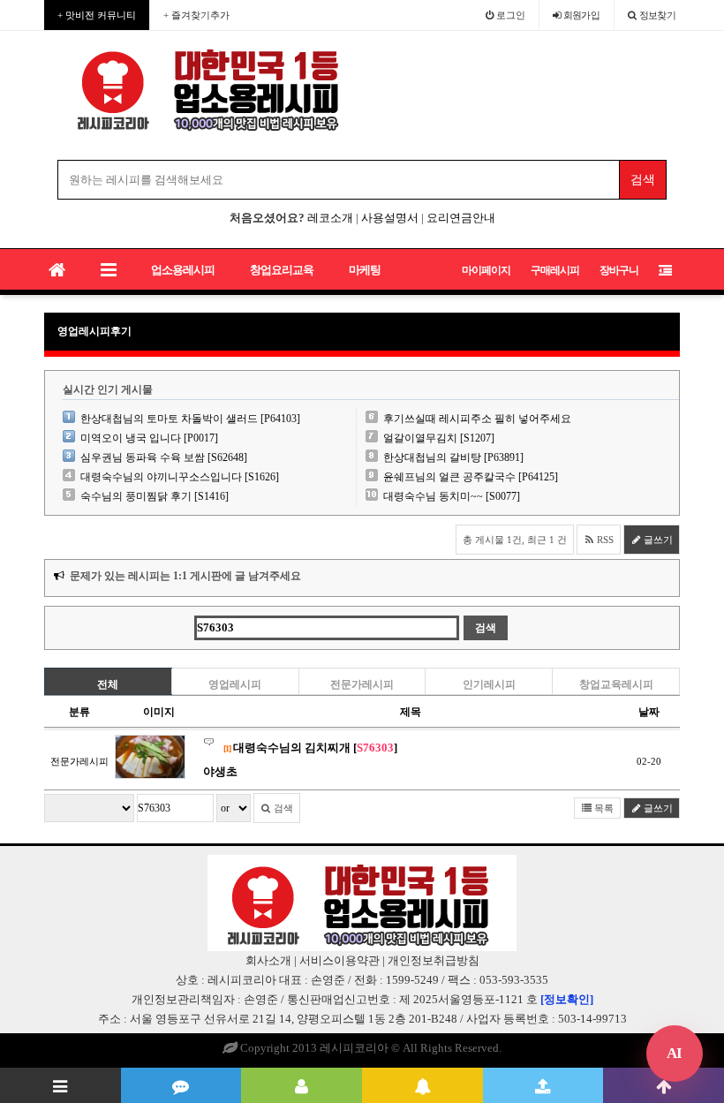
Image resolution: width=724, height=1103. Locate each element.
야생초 (220, 771)
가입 (581, 15)
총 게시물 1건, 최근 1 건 (515, 539)
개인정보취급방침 (433, 960)
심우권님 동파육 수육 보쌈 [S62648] (163, 457)
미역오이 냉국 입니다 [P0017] (149, 438)
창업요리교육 (281, 269)
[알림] (422, 1085)
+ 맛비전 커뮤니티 (96, 15)
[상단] (663, 1085)
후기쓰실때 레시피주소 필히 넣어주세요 (477, 418)
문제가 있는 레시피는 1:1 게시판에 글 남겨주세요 (185, 576)
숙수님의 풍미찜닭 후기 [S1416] (154, 496)
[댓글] (181, 1085)
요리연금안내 (460, 217)
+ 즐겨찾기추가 (196, 15)
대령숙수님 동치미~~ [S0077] (451, 496)
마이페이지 (486, 270)
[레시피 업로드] (543, 1085)
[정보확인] (566, 999)
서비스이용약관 (339, 960)
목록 (603, 808)
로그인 (509, 15)
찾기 (657, 15)
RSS (604, 539)
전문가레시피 (362, 684)
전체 (107, 684)
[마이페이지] (301, 1085)
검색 (282, 808)
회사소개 (268, 960)
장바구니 (619, 270)
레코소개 (330, 217)
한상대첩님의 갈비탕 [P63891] (453, 457)
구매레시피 (555, 270)
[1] (226, 748)
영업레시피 (234, 684)
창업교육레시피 (616, 684)
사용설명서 (390, 217)
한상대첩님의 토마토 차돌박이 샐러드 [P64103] (190, 418)
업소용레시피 (183, 269)
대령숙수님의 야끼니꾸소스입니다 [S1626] (179, 477)
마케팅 (365, 269)
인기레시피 (489, 684)
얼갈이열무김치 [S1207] (438, 438)
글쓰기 (657, 539)
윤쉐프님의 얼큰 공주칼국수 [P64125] (470, 477)
